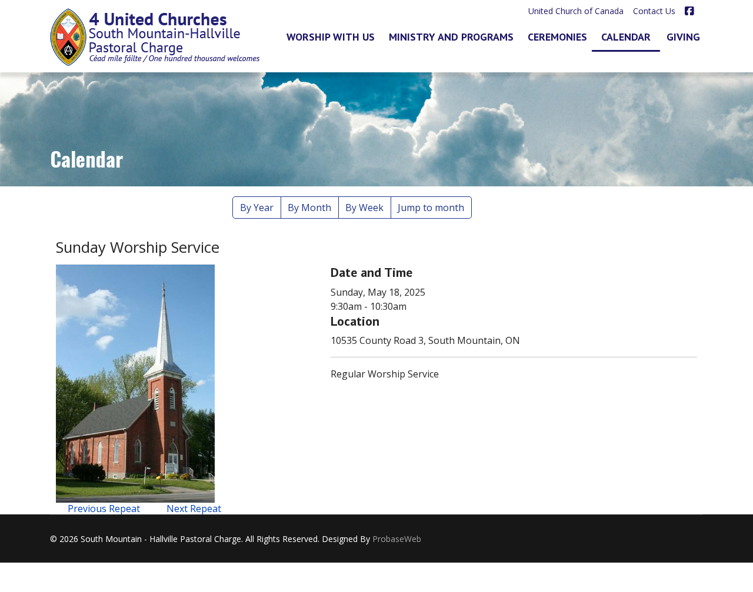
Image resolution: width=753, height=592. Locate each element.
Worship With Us (330, 37)
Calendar (626, 37)
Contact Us (654, 10)
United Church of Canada (576, 10)
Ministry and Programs (451, 37)
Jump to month (431, 207)
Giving (683, 37)
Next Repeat (193, 508)
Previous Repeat (104, 508)
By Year (257, 207)
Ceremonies (557, 37)
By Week (364, 207)
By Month (309, 207)
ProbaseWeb (396, 538)
